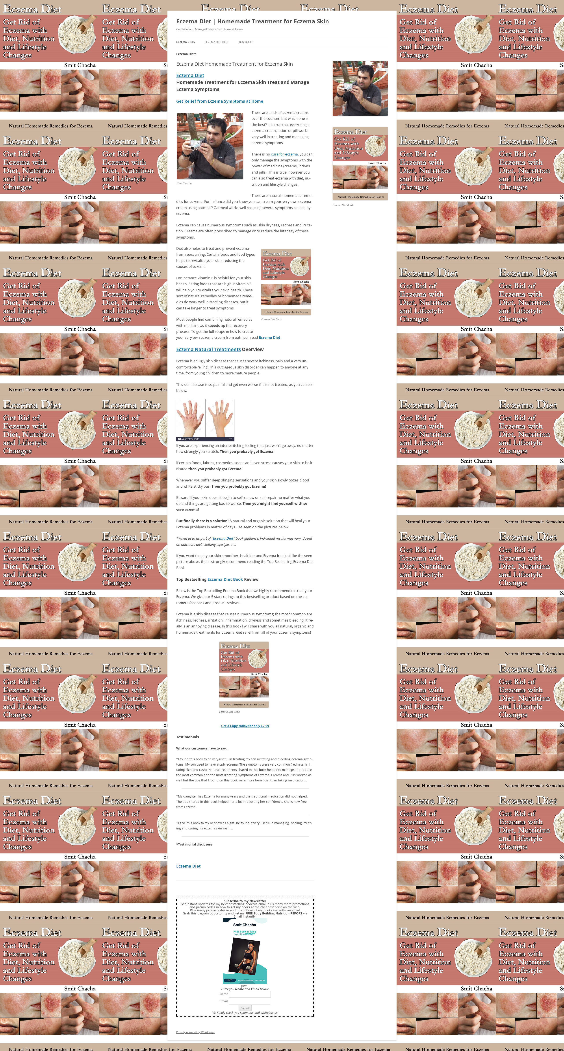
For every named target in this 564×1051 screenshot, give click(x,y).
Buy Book (245, 42)
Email (224, 1001)
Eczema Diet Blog (217, 42)
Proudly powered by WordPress (195, 1032)
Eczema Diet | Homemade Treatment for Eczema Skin (252, 21)
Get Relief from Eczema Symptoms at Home (219, 101)
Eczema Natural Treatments (208, 349)
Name (223, 994)
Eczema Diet (190, 75)
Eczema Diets (185, 42)
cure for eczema (284, 154)
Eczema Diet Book (225, 579)
